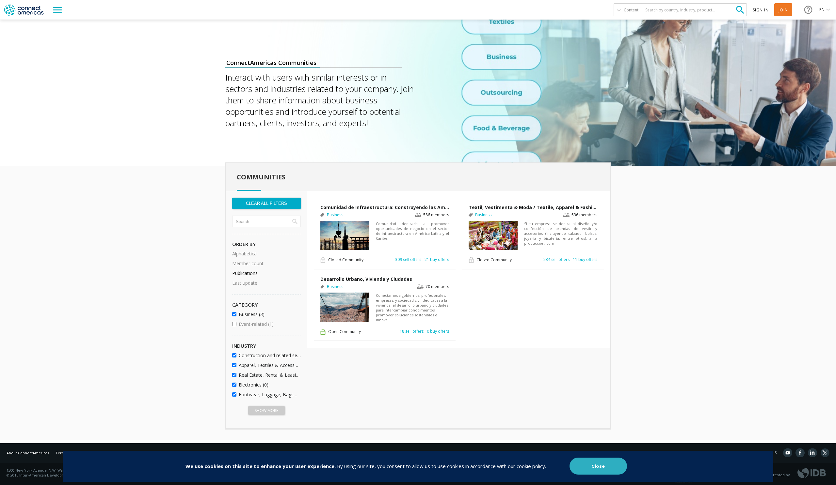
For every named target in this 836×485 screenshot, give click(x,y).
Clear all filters (266, 203)
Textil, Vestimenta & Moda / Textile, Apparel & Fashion (533, 207)
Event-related (268, 324)
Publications (245, 273)
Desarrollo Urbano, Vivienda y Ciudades (366, 279)
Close (598, 466)
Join (783, 10)
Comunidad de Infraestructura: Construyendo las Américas (384, 207)
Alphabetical (245, 253)
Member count (248, 263)
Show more (266, 410)
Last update (244, 283)
